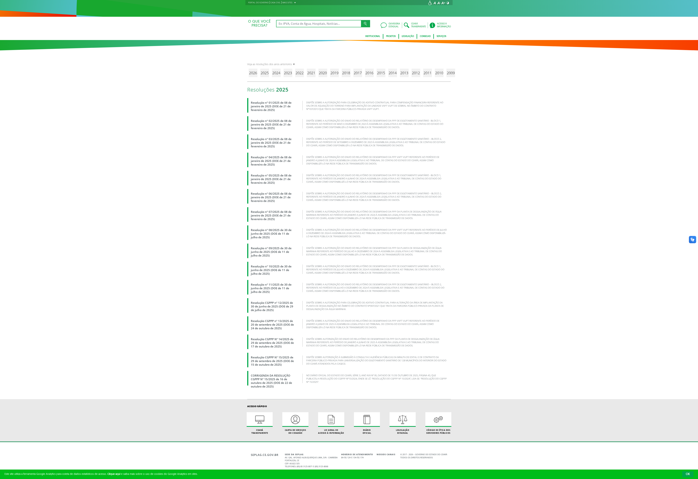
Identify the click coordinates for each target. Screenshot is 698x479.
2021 (311, 72)
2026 (253, 72)
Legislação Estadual (402, 431)
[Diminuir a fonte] (439, 3)
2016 (369, 72)
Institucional (372, 36)
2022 (300, 72)
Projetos (391, 36)
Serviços (441, 36)
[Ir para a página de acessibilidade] (430, 3)
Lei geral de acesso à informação (331, 431)
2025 (265, 72)
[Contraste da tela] (448, 3)
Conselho (425, 36)
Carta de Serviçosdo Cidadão (295, 431)
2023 (288, 72)
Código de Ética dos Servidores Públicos (438, 431)
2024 (276, 72)
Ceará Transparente (259, 431)
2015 (381, 72)
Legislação (408, 36)
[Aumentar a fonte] (443, 3)
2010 (439, 72)
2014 (393, 72)
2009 (451, 72)
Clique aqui (113, 474)
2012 (416, 72)
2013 (404, 72)
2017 (358, 72)
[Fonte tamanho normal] (434, 3)
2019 (334, 72)
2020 (323, 72)
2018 (346, 72)
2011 (428, 72)
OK (688, 474)
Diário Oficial (367, 431)
